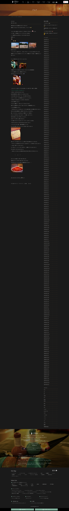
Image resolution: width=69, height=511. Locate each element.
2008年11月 (46, 359)
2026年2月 (46, 51)
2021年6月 (45, 109)
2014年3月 (45, 235)
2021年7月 (45, 107)
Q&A (41, 473)
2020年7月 (46, 126)
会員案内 (38, 2)
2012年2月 (45, 283)
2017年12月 (46, 157)
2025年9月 (46, 61)
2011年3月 (45, 305)
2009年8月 (46, 341)
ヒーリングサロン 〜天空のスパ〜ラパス (18, 491)
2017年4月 (45, 167)
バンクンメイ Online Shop (44, 498)
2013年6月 (45, 252)
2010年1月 (45, 332)
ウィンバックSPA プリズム (16, 498)
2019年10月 (46, 134)
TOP (12, 16)
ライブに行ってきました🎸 (48, 31)
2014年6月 (45, 229)
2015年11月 (46, 196)
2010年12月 (46, 310)
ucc (44, 407)
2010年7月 (45, 320)
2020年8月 (46, 124)
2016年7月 (45, 181)
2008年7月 (46, 367)
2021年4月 (45, 113)
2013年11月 (46, 243)
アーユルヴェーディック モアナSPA (46, 491)
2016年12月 (46, 171)
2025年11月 (46, 57)
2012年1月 (45, 285)
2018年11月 (46, 146)
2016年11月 (46, 173)
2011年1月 (45, 309)
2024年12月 (46, 72)
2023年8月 (46, 93)
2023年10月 (46, 90)
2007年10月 (46, 384)
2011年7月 (45, 297)
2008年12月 (46, 357)
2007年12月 (46, 380)
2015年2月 (45, 214)
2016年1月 (45, 192)
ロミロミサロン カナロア (28, 490)
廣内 (44, 424)
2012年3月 (45, 281)
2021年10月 (46, 103)
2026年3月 (46, 49)
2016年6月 (45, 183)
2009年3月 (46, 351)
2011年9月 (45, 293)
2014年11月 (46, 219)
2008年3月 (46, 374)
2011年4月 (45, 303)
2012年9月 (45, 270)
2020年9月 (46, 123)
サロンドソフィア (28, 498)
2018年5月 (45, 154)
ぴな (44, 422)
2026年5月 (46, 45)
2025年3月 (46, 68)
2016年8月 (45, 179)
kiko (44, 399)
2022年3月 (46, 97)
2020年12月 (46, 119)
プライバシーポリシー (15, 476)
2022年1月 (45, 99)
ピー (44, 420)
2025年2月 (46, 70)
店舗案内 (28, 2)
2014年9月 (45, 223)
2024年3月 (46, 86)
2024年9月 (46, 76)
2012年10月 (46, 268)
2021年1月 (45, 117)
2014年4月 (45, 233)
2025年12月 (46, 55)
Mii (44, 403)
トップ (23, 2)
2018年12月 (46, 144)
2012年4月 (45, 279)
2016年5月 (45, 185)
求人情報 (49, 2)
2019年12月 (46, 130)
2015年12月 (46, 194)
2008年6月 (46, 369)
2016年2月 (45, 190)
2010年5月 (45, 324)
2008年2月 (46, 376)
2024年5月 (46, 82)
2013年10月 (46, 245)
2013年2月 (45, 260)
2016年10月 (46, 175)
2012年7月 (45, 274)
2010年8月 (45, 318)
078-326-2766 (35, 439)
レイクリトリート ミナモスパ (41, 493)
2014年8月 (45, 225)
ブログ (26, 474)
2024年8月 (46, 78)
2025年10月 (46, 59)
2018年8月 (45, 152)
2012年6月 (45, 276)
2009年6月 (46, 345)
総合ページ (13, 484)
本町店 (26, 484)
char (45, 395)
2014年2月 (45, 237)
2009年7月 (46, 343)
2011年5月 (45, 301)
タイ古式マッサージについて (33, 473)
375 (44, 389)
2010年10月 (46, 314)
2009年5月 (46, 347)
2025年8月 (46, 63)
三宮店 (32, 484)
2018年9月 (45, 150)
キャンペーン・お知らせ (34, 474)
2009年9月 (46, 340)
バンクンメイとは (22, 473)
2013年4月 (45, 256)
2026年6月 (46, 43)
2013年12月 (46, 241)
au (44, 391)
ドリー (45, 416)
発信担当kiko (46, 426)
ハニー (45, 418)
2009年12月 (46, 334)
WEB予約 (42, 474)
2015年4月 (45, 210)
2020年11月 (46, 121)
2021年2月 (45, 115)
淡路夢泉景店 (45, 484)
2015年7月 (45, 204)
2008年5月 (46, 371)
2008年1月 (45, 378)
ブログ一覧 (15, 16)
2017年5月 (45, 165)
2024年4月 (46, 84)
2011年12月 (46, 287)
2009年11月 (46, 336)
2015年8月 (45, 202)
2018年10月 (46, 148)
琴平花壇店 (52, 484)
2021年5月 (45, 111)
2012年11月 (46, 266)
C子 (44, 397)
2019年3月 (45, 138)
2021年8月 (45, 105)
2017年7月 (45, 161)
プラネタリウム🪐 (47, 23)
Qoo (44, 405)
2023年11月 (46, 88)
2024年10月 (46, 74)
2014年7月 (45, 227)
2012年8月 (45, 272)
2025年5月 (46, 66)
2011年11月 (46, 289)
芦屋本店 (20, 484)
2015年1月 (45, 216)
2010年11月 (46, 312)
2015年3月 (45, 212)
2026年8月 (46, 39)
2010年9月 (45, 316)
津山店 (32, 485)
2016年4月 (45, 186)
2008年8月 (46, 365)
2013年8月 (45, 248)
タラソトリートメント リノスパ (16, 490)
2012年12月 (46, 264)
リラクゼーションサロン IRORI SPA (27, 493)
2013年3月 (45, 258)
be (44, 393)
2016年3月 (45, 188)
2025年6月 (46, 64)
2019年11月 (46, 132)
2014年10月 (46, 221)
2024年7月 (46, 80)
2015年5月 (45, 208)
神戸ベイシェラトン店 (24, 485)
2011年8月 (45, 295)
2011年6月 (45, 299)
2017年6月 (45, 163)
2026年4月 (46, 47)
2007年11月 (46, 382)
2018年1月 (45, 155)
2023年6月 (46, 95)
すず (44, 413)
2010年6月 (45, 322)
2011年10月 (46, 291)
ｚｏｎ (45, 409)
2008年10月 (46, 361)
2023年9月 (46, 92)
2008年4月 (46, 372)
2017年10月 (46, 159)
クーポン (43, 2)
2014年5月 (45, 231)
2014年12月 (46, 217)
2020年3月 (46, 128)
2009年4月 (46, 349)
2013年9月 (45, 247)
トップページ (14, 473)
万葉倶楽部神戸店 (14, 485)
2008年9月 (46, 363)
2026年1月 (45, 53)
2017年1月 (45, 169)
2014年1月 (45, 239)
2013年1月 (45, 262)
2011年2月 (45, 307)
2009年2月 (46, 353)
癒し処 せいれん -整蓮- (15, 493)
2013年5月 (45, 254)
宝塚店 (38, 484)
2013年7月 (45, 250)
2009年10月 (46, 338)
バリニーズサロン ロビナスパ (40, 490)
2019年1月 (45, 142)
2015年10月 (46, 198)
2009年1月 (45, 355)
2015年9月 (45, 200)
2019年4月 (45, 136)
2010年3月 (45, 328)
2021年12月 (46, 101)
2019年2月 (45, 140)
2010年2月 (45, 330)
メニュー (33, 2)
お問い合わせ (50, 474)
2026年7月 (46, 41)
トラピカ (45, 415)
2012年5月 (45, 278)
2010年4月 (45, 326)
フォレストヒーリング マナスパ (32, 491)
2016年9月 (45, 177)
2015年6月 (45, 206)
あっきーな (46, 411)
